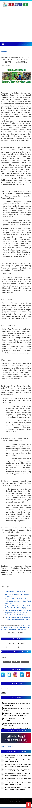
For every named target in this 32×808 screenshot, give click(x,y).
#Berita (20, 632)
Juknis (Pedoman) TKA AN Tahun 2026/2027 (14, 719)
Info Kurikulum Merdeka (7, 746)
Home (25, 661)
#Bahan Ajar (12, 632)
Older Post (15, 661)
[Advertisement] (16, 25)
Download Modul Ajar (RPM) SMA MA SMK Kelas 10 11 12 (17, 704)
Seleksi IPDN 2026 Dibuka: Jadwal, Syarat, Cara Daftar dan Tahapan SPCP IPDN (17, 714)
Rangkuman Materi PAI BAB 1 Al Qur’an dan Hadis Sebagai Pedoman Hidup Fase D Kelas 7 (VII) (18, 601)
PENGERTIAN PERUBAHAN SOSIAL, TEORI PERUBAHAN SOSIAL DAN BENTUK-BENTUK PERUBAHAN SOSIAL (15, 627)
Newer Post (7, 661)
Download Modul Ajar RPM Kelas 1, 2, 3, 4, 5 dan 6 (17, 709)
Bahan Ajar (4, 51)
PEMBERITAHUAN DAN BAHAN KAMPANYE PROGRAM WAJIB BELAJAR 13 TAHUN (18, 594)
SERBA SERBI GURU (15, 799)
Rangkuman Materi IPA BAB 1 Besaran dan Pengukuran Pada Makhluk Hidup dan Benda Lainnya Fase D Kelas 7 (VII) (18, 613)
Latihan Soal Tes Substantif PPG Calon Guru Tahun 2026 (16, 724)
